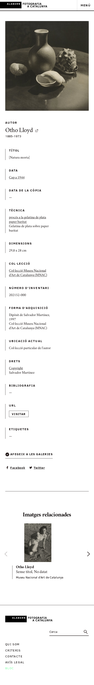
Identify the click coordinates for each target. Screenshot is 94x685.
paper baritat (18, 222)
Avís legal (14, 662)
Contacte (14, 656)
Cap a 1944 (16, 177)
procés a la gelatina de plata (27, 217)
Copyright (16, 368)
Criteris (13, 650)
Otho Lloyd (19, 131)
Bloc (9, 668)
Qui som (12, 644)
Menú (86, 5)
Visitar (19, 414)
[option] (47, 551)
